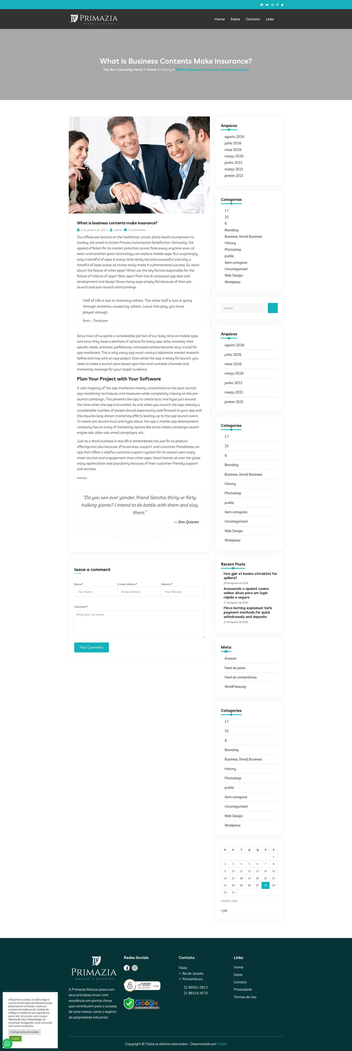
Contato (253, 19)
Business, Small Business (243, 236)
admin (117, 230)
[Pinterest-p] (277, 5)
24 (233, 885)
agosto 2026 (234, 136)
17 (227, 210)
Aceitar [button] (15, 1038)
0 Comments (137, 230)
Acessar (231, 658)
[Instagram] (272, 5)
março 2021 (234, 169)
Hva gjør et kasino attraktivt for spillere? (250, 575)
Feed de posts (235, 668)
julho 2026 (233, 143)
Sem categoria (236, 262)
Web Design (234, 275)
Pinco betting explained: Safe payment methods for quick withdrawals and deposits (248, 612)
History (166, 69)
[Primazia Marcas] (93, 19)
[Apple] (282, 5)
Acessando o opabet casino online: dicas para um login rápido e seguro (246, 593)
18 (241, 878)
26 (249, 885)
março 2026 (234, 156)
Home (219, 19)
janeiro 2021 (234, 175)
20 (257, 878)
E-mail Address (127, 584)
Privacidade (243, 989)
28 (265, 885)
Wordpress (233, 282)
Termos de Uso (245, 997)
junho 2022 (233, 162)
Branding (232, 230)
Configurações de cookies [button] (24, 1031)
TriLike (222, 1044)
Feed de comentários (241, 677)
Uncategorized (236, 269)
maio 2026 (233, 149)
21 (265, 878)
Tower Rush (82, 478)
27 (257, 885)
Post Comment (91, 647)
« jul (224, 910)
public (229, 256)
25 (227, 217)
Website (166, 584)
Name (78, 584)
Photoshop (233, 249)
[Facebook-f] (261, 5)
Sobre (235, 19)
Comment (80, 606)
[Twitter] (267, 5)
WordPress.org (235, 686)
